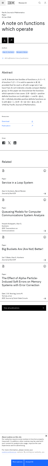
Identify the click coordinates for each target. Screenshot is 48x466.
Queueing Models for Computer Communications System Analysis (23, 213)
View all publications (11, 308)
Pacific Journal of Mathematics (13, 12)
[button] (46, 436)
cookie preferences (9, 452)
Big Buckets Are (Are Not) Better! (22, 249)
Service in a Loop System (17, 182)
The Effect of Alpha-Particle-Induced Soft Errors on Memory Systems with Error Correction (21, 281)
